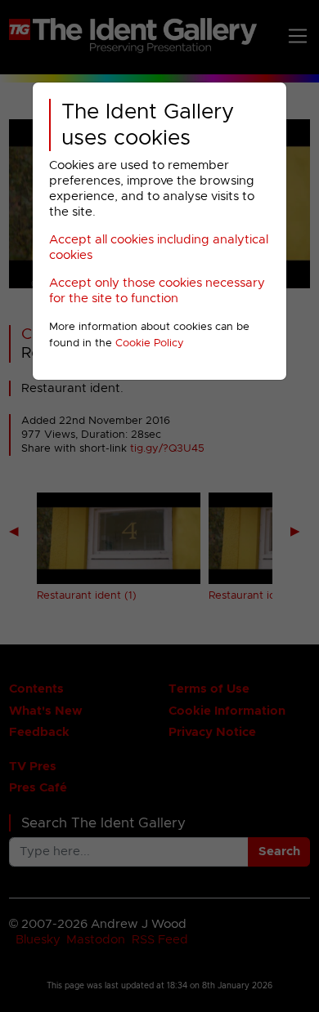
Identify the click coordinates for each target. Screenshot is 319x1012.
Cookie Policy (149, 343)
